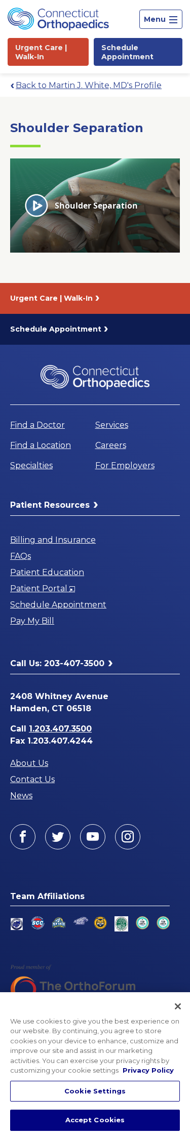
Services (111, 425)
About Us (29, 763)
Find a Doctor (37, 425)
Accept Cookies (95, 1120)
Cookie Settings (95, 1091)
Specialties (31, 465)
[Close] (178, 1006)
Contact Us (32, 779)
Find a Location (40, 445)
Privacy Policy (148, 1070)
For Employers (125, 465)
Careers (110, 445)
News (21, 795)
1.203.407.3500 (60, 729)
